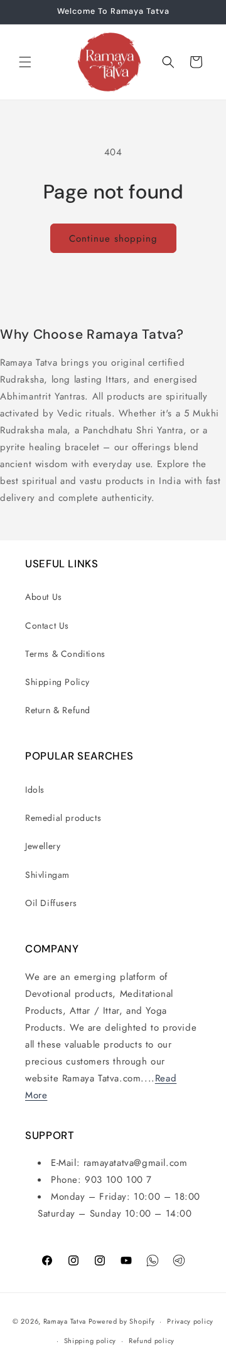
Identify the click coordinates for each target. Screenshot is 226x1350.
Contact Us (47, 625)
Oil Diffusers (51, 903)
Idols (35, 789)
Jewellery (42, 846)
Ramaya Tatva (64, 1321)
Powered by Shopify (122, 1321)
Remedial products (63, 818)
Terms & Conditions (65, 653)
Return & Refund (57, 710)
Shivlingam (47, 874)
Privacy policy (190, 1321)
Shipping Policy (57, 682)
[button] (25, 62)
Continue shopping (113, 238)
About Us (43, 596)
